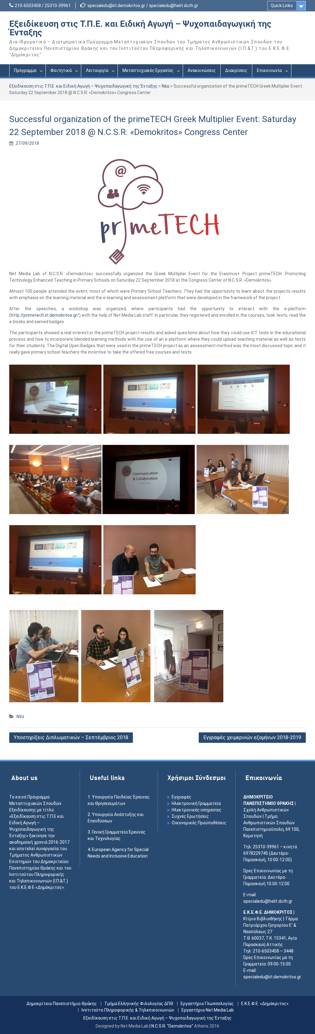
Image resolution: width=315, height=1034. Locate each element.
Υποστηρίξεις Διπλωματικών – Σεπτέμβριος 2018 (71, 737)
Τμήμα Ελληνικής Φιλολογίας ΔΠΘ (138, 1004)
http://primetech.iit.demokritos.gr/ (45, 315)
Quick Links (282, 5)
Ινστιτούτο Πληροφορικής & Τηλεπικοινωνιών (128, 1010)
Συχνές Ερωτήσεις (190, 816)
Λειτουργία (97, 70)
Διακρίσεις (236, 70)
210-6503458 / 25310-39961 (43, 5)
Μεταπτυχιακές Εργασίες (147, 70)
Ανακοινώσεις (202, 70)
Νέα (165, 86)
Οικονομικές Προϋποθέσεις (199, 822)
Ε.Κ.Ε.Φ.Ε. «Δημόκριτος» (265, 1004)
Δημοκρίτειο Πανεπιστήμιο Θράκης (61, 1004)
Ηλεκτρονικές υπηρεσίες (196, 809)
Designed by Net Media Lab (122, 1026)
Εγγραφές (181, 796)
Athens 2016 (206, 1026)
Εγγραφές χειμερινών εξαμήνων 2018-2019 (252, 737)
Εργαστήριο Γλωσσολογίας (207, 1004)
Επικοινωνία (269, 70)
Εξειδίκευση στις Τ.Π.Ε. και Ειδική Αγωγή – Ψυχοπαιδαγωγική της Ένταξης (140, 28)
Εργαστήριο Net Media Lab (207, 1010)
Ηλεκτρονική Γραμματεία (196, 803)
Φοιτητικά (61, 70)
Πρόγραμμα (25, 70)
